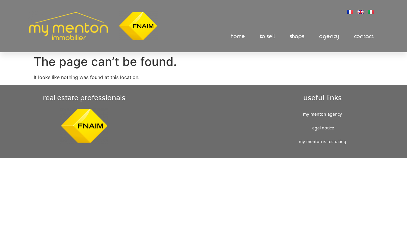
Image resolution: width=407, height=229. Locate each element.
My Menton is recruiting (322, 141)
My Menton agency (322, 114)
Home (238, 36)
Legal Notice (322, 128)
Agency (329, 36)
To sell (267, 36)
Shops (297, 36)
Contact (364, 36)
